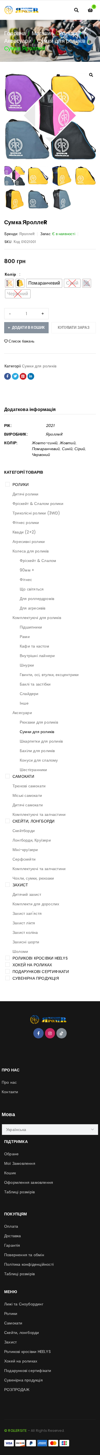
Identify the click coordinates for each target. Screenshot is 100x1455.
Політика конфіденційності (29, 1264)
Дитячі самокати (27, 805)
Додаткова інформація (30, 409)
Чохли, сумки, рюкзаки (33, 878)
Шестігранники (33, 770)
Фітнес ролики (25, 522)
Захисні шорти (25, 942)
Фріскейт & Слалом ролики (37, 503)
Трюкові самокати (29, 786)
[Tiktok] (61, 1033)
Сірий (79, 449)
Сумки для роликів (61, 40)
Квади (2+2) (24, 532)
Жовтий (68, 443)
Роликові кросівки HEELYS (40, 958)
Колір (10, 274)
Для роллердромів (37, 598)
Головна (15, 33)
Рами (25, 636)
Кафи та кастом (34, 646)
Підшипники (31, 627)
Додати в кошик (28, 327)
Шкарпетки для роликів (41, 741)
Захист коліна (25, 932)
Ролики (68, 33)
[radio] (20, 283)
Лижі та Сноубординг (23, 1304)
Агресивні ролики (28, 541)
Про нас (9, 1082)
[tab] (30, 409)
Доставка (12, 1236)
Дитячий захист (26, 894)
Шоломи (20, 951)
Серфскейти (24, 859)
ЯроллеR (26, 234)
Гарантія (12, 1245)
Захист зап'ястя (27, 913)
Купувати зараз (73, 327)
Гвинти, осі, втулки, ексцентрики (49, 674)
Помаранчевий (46, 449)
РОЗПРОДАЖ (16, 1389)
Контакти (10, 1092)
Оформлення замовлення (28, 1182)
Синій (67, 449)
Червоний (41, 454)
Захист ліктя (23, 923)
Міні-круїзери (25, 849)
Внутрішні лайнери (37, 655)
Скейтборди (23, 830)
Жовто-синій (45, 443)
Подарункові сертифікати (40, 971)
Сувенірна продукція (35, 978)
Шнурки (27, 665)
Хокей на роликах (32, 965)
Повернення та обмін (24, 1255)
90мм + (27, 570)
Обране (11, 1154)
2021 (50, 425)
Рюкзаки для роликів (39, 722)
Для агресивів (33, 608)
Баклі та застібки (35, 684)
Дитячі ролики (25, 494)
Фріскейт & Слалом (38, 560)
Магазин (42, 33)
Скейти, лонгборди (33, 821)
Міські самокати (27, 795)
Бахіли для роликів (37, 751)
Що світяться (32, 589)
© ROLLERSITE (15, 1430)
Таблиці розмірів (19, 1192)
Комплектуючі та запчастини (39, 814)
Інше (24, 703)
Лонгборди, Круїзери (31, 840)
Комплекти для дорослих (35, 904)
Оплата (11, 1226)
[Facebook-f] (38, 1033)
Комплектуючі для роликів (36, 617)
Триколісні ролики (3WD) (36, 513)
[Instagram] (50, 1033)
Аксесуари (17, 40)
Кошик (10, 1173)
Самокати (23, 776)
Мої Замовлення (19, 1163)
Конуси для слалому (39, 760)
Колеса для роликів (30, 551)
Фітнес (26, 579)
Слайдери (29, 693)
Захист (20, 885)
